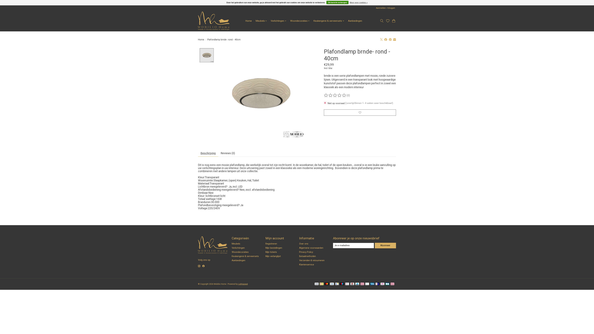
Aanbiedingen (355, 20)
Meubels (236, 243)
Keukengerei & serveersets (245, 256)
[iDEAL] (322, 284)
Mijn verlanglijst (273, 256)
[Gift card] (352, 284)
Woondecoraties (240, 252)
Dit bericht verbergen (337, 3)
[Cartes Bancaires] (387, 284)
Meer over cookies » (359, 3)
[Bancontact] (337, 284)
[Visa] (332, 284)
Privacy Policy (306, 252)
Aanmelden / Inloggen (385, 8)
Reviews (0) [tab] (228, 153)
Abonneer (385, 245)
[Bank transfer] (317, 284)
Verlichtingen (238, 247)
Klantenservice (306, 264)
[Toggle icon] (382, 21)
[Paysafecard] (367, 284)
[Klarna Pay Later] (392, 284)
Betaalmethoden (307, 256)
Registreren (271, 243)
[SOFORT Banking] (362, 284)
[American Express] (372, 284)
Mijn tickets (271, 252)
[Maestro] (342, 284)
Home (248, 20)
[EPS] (382, 284)
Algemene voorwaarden (311, 247)
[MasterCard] (327, 284)
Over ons (303, 243)
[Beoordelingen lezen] (335, 95)
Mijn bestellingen (273, 247)
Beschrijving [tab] (208, 153)
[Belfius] (347, 284)
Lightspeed (243, 284)
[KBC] (357, 284)
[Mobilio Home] (213, 21)
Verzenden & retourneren (312, 260)
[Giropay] (377, 284)
